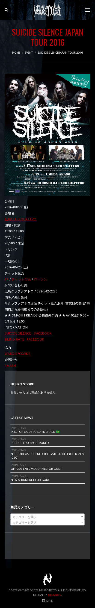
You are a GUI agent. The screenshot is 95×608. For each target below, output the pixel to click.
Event (29, 53)
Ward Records (17, 353)
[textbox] (47, 517)
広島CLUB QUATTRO (20, 219)
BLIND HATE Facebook (24, 339)
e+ (7, 279)
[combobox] (47, 516)
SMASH (10, 365)
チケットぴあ (21, 279)
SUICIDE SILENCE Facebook (28, 333)
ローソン (40, 279)
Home (16, 53)
